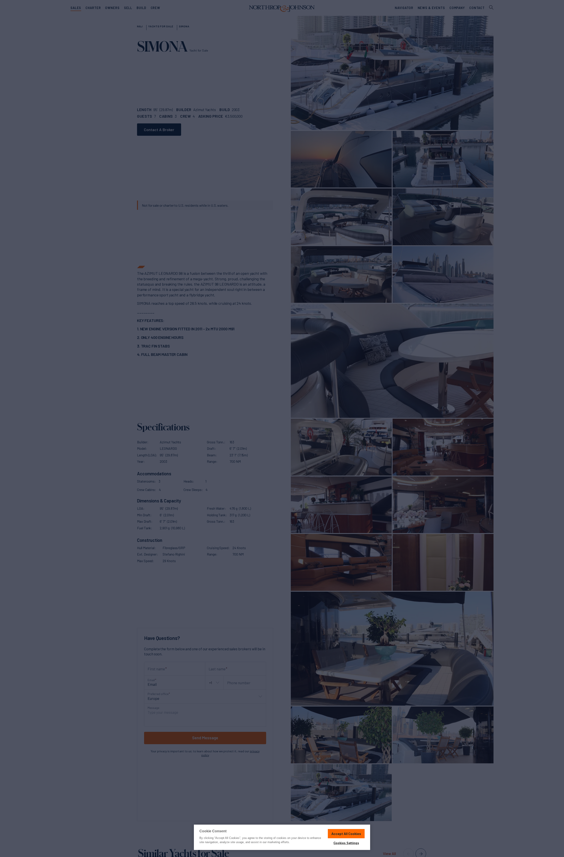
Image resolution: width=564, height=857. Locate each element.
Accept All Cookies (346, 833)
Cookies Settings (346, 843)
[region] (282, 837)
